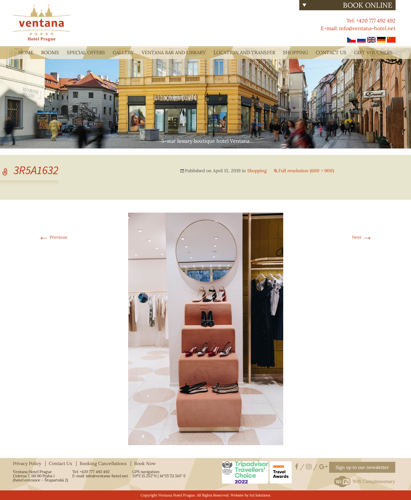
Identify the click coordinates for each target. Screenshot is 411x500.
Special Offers (86, 52)
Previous (53, 237)
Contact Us (331, 52)
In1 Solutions (259, 495)
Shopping (295, 52)
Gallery (123, 52)
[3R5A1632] (205, 328)
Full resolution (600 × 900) (306, 171)
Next (362, 237)
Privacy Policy (27, 463)
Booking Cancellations (103, 463)
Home (25, 52)
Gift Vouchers (373, 52)
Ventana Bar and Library (174, 52)
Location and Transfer (244, 52)
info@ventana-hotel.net (367, 28)
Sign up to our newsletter (362, 467)
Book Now (145, 463)
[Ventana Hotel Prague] (41, 22)
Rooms (50, 52)
